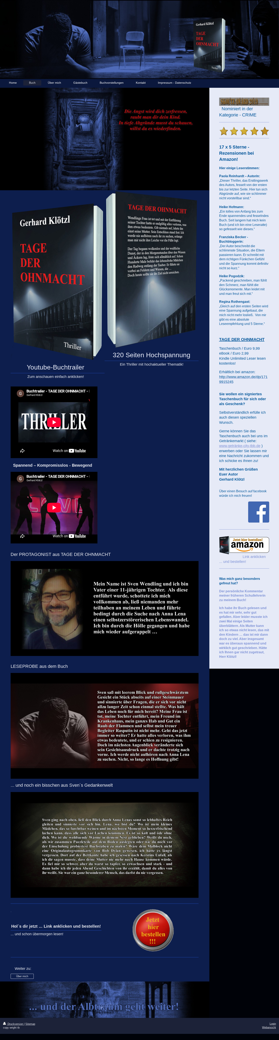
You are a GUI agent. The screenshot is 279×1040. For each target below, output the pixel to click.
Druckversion (15, 1023)
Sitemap (30, 1023)
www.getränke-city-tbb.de (239, 446)
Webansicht (269, 1027)
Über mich (22, 976)
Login (273, 1023)
